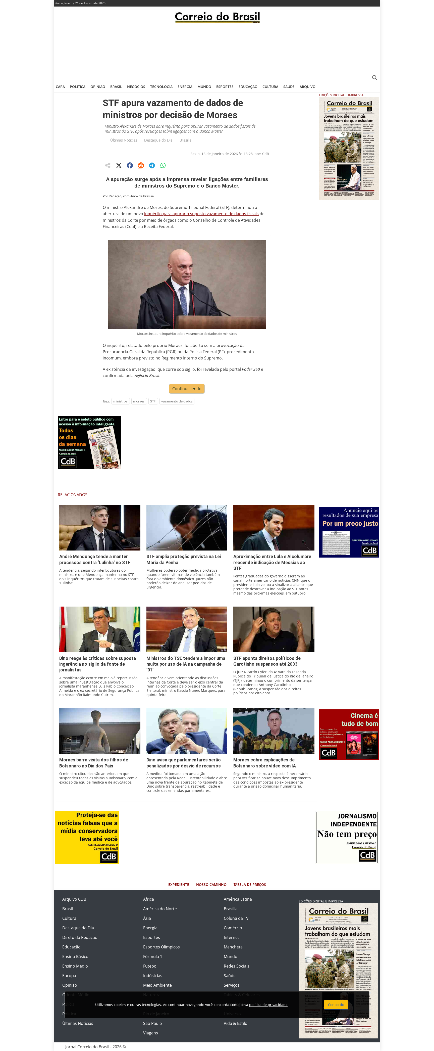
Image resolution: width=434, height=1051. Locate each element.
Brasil (116, 86)
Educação (248, 86)
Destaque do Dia (158, 140)
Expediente (178, 884)
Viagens (150, 1033)
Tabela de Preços (250, 884)
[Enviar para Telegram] (152, 165)
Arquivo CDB (74, 899)
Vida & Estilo (235, 1023)
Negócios (136, 86)
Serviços (232, 985)
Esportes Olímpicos (161, 947)
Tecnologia (161, 86)
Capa (60, 86)
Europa (69, 975)
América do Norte (160, 908)
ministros (120, 401)
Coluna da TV (236, 918)
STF (152, 401)
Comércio (233, 928)
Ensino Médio (75, 966)
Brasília (185, 140)
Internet (231, 937)
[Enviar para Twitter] (119, 165)
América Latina (238, 899)
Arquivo (307, 86)
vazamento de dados (177, 401)
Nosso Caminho (211, 884)
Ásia (147, 918)
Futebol (150, 966)
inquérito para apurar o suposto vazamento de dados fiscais (201, 213)
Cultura (270, 86)
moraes (138, 401)
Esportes (225, 86)
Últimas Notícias (123, 140)
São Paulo (152, 1023)
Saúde (289, 86)
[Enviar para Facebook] (130, 165)
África (148, 899)
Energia (185, 86)
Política (77, 86)
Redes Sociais (236, 966)
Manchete (233, 947)
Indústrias (152, 975)
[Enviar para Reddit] (141, 165)
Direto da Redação (79, 937)
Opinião (97, 86)
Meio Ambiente (157, 985)
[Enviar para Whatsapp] (163, 165)
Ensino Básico (75, 956)
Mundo (204, 86)
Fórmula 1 (152, 956)
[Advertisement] (217, 51)
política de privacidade (268, 1004)
